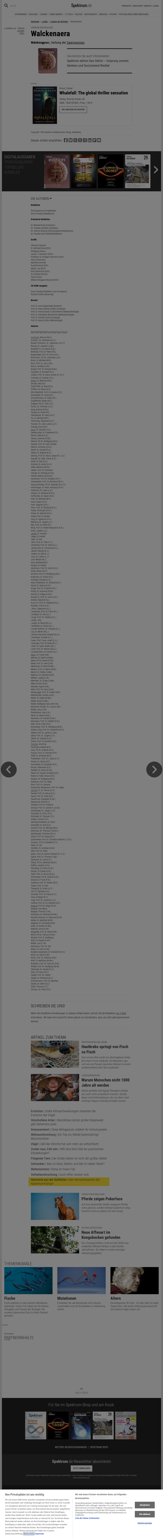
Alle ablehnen (144, 1514)
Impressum (39, 1533)
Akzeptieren (145, 1505)
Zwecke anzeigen (145, 1523)
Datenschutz (29, 1533)
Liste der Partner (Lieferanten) (87, 1518)
